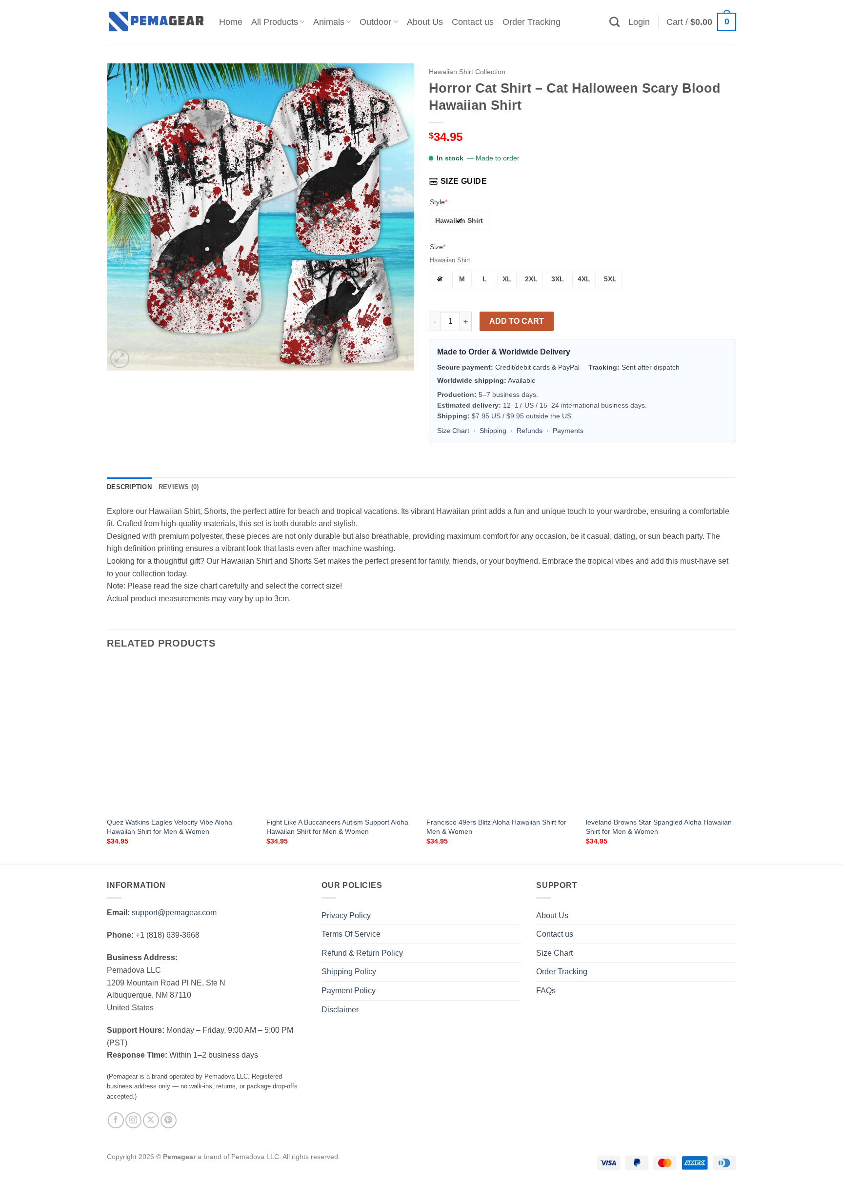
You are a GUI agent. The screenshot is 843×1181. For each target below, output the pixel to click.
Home (230, 22)
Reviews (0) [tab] (179, 487)
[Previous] (107, 761)
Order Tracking (531, 22)
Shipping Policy (348, 971)
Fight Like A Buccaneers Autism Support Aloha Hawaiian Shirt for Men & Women (337, 826)
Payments (568, 430)
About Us (425, 22)
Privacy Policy (346, 915)
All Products (274, 22)
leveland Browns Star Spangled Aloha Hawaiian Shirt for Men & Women (659, 826)
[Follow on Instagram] (133, 1120)
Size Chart (453, 430)
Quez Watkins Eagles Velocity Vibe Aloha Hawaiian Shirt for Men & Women (169, 826)
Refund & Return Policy (362, 953)
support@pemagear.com (174, 912)
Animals (328, 22)
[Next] (735, 761)
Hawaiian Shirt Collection (467, 72)
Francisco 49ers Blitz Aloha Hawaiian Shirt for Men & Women (496, 826)
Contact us (473, 22)
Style (438, 202)
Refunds (529, 430)
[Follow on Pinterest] (169, 1120)
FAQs (546, 990)
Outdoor (375, 22)
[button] (639, 22)
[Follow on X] (151, 1120)
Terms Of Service (351, 934)
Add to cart (516, 321)
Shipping (493, 430)
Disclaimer (340, 1009)
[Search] (614, 22)
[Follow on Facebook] (116, 1120)
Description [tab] (129, 487)
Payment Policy (348, 990)
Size (437, 247)
